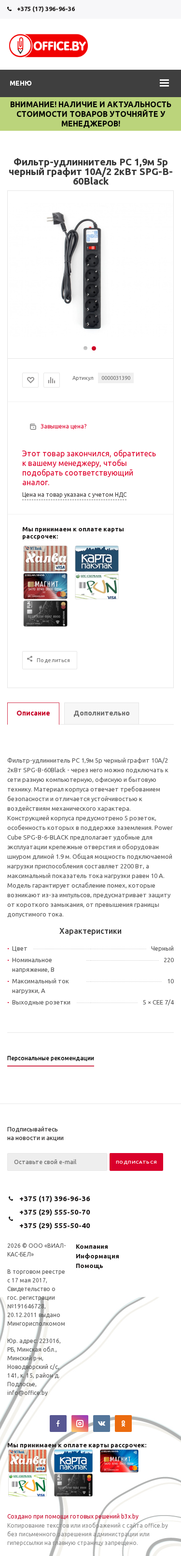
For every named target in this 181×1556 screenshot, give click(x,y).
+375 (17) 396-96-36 (46, 8)
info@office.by (27, 1393)
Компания (92, 1246)
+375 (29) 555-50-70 (54, 1212)
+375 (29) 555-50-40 (54, 1225)
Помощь (89, 1265)
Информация (97, 1256)
